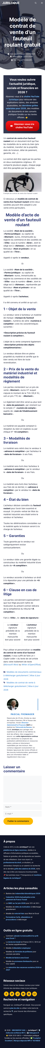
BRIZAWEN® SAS (18, 1030)
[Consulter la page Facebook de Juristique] (6, 994)
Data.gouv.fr (34, 1033)
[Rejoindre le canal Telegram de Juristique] (17, 994)
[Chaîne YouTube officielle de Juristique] (23, 994)
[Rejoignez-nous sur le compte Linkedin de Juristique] (29, 994)
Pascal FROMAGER (22, 714)
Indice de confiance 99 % (15, 1033)
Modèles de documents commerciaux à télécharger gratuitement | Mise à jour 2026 (22, 675)
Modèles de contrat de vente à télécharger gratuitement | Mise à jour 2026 (20, 686)
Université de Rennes (24, 727)
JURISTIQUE (10, 3)
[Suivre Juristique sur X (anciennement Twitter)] (12, 994)
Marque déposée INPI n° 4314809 (27, 1041)
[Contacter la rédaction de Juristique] (34, 994)
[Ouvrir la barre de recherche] (36, 3)
